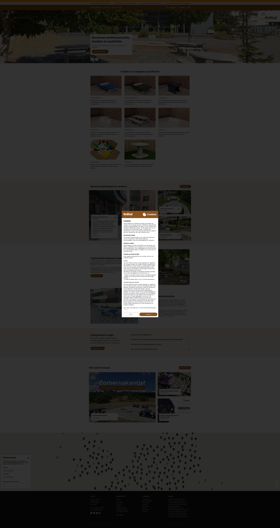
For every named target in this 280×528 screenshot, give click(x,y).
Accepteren (148, 314)
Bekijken (126, 309)
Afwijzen (131, 314)
